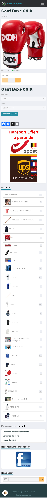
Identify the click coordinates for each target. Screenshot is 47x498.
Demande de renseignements (16, 432)
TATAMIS (26, 382)
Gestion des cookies (23, 495)
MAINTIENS (26, 331)
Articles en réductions (23, 195)
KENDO (26, 313)
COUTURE (26, 260)
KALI (26, 295)
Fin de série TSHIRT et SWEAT (25, 211)
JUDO (26, 277)
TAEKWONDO (24, 391)
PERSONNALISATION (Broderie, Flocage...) (26, 339)
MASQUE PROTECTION (26, 202)
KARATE (26, 304)
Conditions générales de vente (23, 492)
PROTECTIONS (26, 355)
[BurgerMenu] (42, 3)
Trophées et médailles (26, 399)
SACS (26, 364)
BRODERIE (26, 245)
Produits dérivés (26, 347)
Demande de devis (11, 436)
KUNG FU (26, 322)
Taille (3, 104)
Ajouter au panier (10, 114)
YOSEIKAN (26, 416)
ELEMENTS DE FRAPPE (26, 268)
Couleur (4, 94)
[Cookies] (5, 493)
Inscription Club (9, 440)
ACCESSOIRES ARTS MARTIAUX (26, 220)
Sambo (26, 373)
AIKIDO (25, 229)
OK (42, 479)
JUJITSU (26, 286)
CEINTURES (25, 252)
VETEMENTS (25, 407)
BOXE (26, 238)
